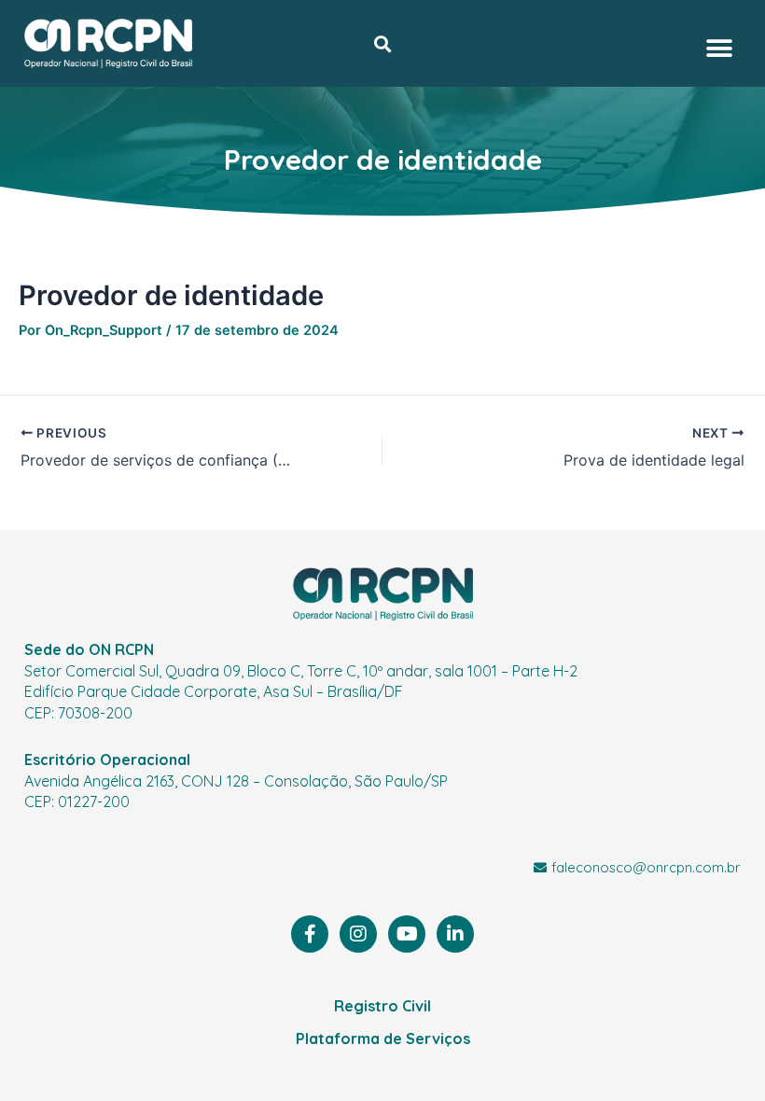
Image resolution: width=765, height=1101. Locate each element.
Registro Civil (382, 1005)
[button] (382, 43)
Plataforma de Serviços (383, 1038)
